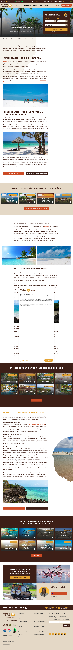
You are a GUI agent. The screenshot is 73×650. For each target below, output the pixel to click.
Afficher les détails (25, 360)
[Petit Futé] (25, 639)
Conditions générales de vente (9, 639)
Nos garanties (36, 618)
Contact (47, 5)
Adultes (47, 18)
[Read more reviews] (28, 1)
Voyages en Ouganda (22, 621)
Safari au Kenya (10, 38)
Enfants (58, 18)
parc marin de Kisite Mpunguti (37, 424)
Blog (51, 1)
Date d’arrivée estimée (50, 23)
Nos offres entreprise (38, 629)
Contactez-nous (6, 644)
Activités (20, 626)
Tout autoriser (48, 360)
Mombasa (46, 226)
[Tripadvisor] (53, 634)
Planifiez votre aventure (20, 577)
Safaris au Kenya (21, 618)
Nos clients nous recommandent (13, 607)
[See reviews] (57, 608)
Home (4, 38)
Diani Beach (6, 61)
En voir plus (36, 400)
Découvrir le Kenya (13, 173)
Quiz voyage (46, 1)
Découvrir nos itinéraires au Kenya (14, 508)
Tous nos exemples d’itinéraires (24, 631)
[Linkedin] (65, 634)
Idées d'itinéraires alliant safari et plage (37, 173)
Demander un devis (66, 5)
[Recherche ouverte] (59, 5)
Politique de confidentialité (8, 641)
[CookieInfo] (27, 290)
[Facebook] (62, 634)
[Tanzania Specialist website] (7, 625)
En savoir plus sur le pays (37, 508)
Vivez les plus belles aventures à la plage (36, 208)
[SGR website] (4, 630)
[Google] (56, 634)
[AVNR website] (9, 630)
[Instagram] (59, 634)
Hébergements (21, 629)
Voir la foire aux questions (39, 634)
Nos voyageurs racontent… (39, 626)
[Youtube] (50, 634)
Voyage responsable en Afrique (40, 621)
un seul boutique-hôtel (21, 123)
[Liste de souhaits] (56, 5)
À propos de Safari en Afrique (39, 631)
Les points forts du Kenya (20, 38)
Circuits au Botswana (22, 616)
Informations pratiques (38, 616)
